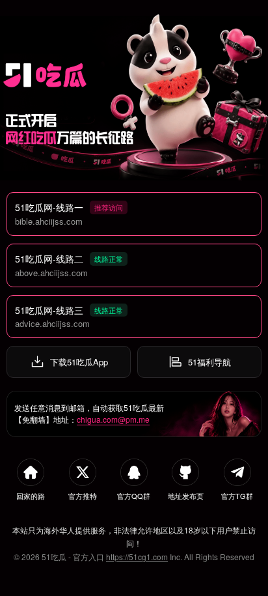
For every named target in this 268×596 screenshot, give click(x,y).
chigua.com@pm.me (113, 419)
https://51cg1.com (137, 556)
